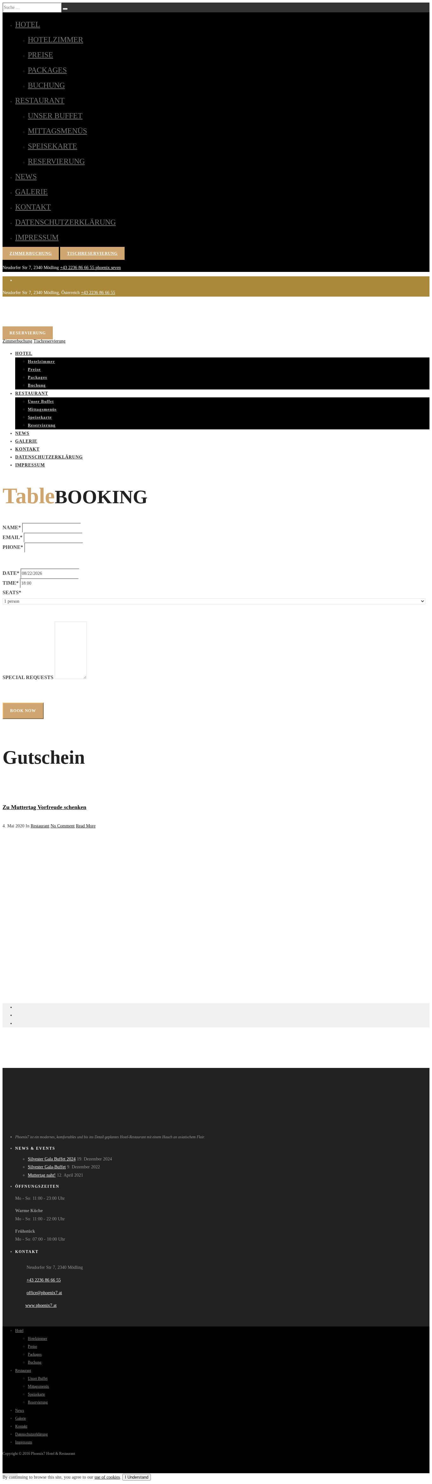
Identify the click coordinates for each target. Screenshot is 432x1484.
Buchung (46, 85)
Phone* (13, 547)
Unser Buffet (55, 116)
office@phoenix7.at (44, 1292)
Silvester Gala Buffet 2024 (52, 1159)
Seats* (12, 592)
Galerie (31, 192)
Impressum (37, 237)
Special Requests (28, 677)
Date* (11, 573)
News (26, 176)
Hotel (27, 24)
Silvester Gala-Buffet (47, 1167)
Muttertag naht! (42, 1175)
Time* (11, 583)
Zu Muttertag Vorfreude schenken (44, 807)
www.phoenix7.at (41, 1305)
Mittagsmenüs (57, 131)
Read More (86, 826)
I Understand (136, 1477)
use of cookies (107, 1477)
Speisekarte (52, 146)
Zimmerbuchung (30, 253)
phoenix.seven (108, 267)
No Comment (63, 826)
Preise (40, 55)
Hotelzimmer (55, 39)
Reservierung (56, 161)
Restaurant (40, 100)
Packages (47, 70)
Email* (12, 537)
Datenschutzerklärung (65, 222)
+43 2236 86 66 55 (78, 267)
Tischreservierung (92, 253)
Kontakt (33, 207)
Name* (12, 527)
